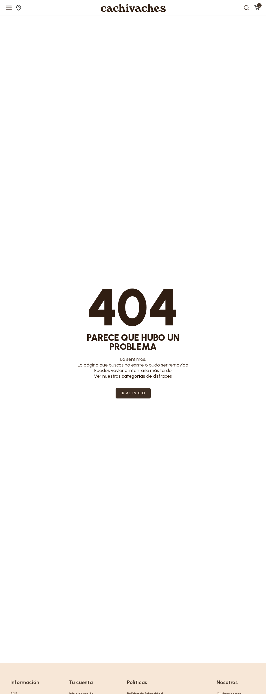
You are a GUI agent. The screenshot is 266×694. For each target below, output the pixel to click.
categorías (133, 376)
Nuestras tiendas (19, 7)
